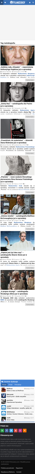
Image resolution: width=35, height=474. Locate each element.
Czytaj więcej (29, 80)
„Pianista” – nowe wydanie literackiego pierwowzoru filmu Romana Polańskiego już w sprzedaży (16, 179)
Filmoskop (18, 385)
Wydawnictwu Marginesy (22, 222)
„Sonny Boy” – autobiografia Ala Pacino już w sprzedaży (16, 105)
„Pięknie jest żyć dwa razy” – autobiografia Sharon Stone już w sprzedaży (13, 254)
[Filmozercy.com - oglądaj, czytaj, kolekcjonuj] (17, 2)
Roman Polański (24, 189)
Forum (4, 385)
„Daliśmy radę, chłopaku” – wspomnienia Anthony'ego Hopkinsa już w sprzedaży (16, 68)
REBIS (2, 300)
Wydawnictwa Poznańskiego (25, 147)
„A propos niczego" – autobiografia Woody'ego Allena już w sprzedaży (14, 292)
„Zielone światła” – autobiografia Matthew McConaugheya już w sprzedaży (17, 217)
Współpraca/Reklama (8, 472)
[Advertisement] (17, 22)
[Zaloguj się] (30, 2)
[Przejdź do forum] (5, 2)
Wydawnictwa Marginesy (26, 73)
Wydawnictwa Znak (15, 186)
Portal (10, 385)
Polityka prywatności (7, 468)
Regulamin (19, 468)
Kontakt (18, 472)
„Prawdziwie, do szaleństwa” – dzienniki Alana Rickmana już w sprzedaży (16, 141)
